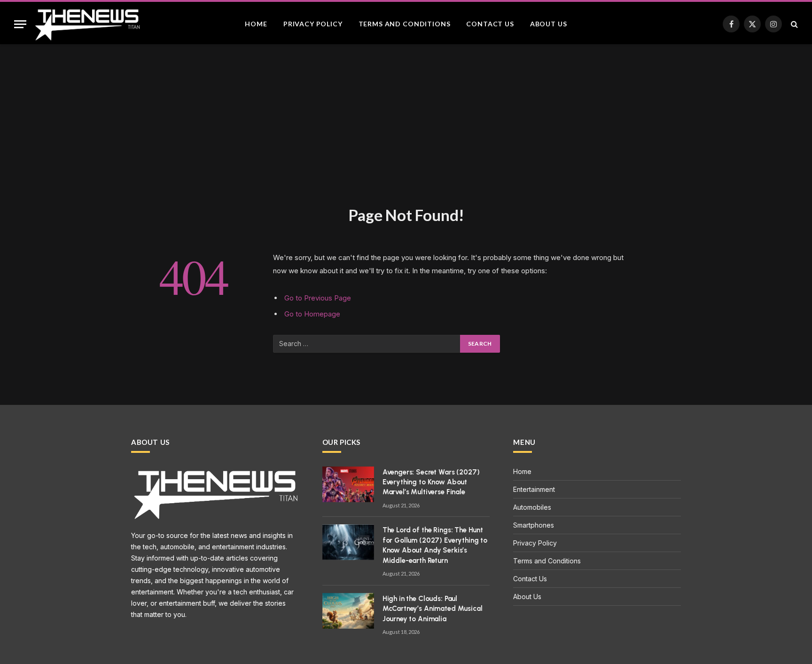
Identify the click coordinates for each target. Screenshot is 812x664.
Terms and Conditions (405, 24)
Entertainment (534, 489)
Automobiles (532, 507)
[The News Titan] (87, 24)
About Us (548, 24)
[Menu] (20, 24)
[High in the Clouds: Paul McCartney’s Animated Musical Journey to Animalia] (348, 611)
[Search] (793, 24)
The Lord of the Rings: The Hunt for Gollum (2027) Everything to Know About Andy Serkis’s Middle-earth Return (435, 545)
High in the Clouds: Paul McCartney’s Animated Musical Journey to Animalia (433, 608)
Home (256, 24)
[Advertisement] (406, 134)
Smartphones (533, 525)
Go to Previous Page (317, 297)
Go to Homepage (312, 313)
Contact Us (490, 24)
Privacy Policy (313, 24)
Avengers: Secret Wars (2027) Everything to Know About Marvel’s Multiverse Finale (431, 482)
